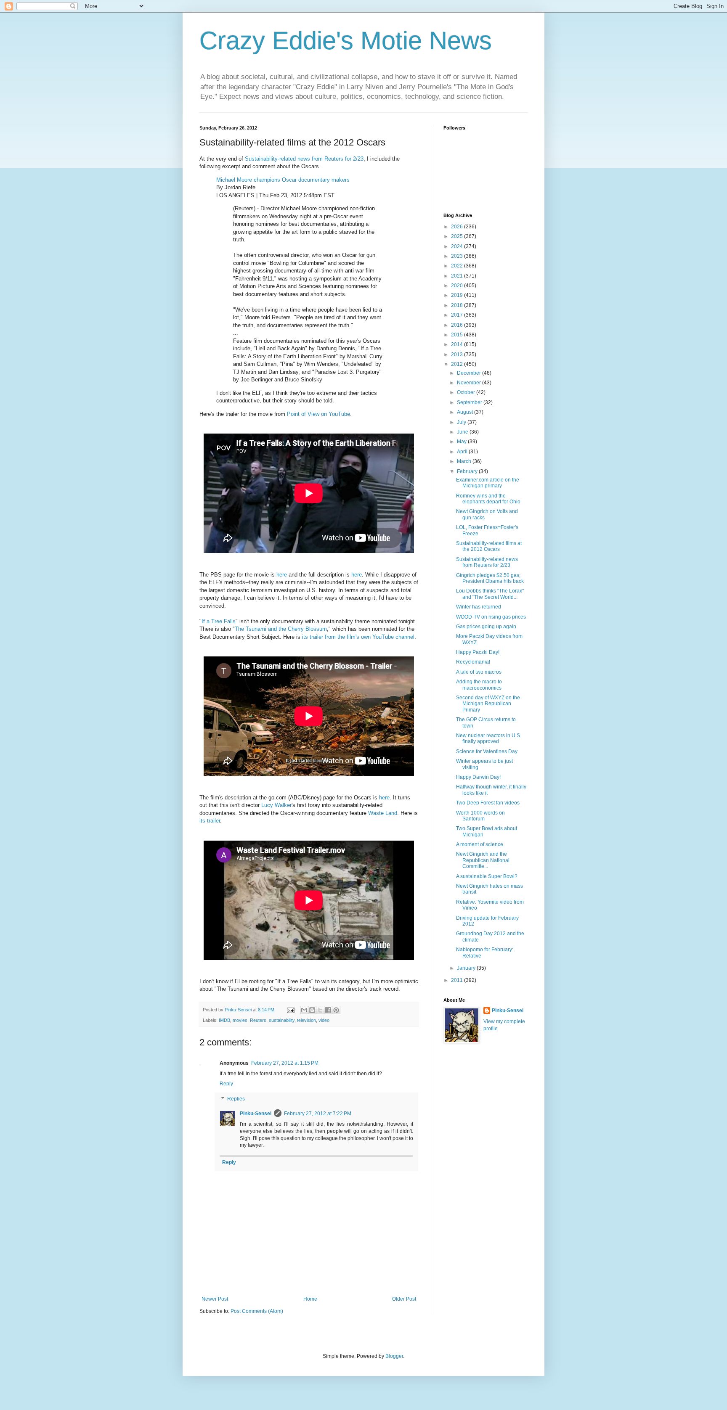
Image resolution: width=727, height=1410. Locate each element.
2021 (457, 276)
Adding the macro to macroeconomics (479, 684)
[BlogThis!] (312, 1010)
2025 (457, 236)
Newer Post (215, 1299)
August (465, 412)
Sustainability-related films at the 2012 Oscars (489, 546)
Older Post (404, 1299)
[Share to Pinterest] (336, 1010)
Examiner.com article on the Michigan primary (487, 483)
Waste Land (382, 813)
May (462, 441)
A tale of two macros (478, 672)
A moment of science (479, 844)
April (463, 452)
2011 (457, 980)
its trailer (209, 820)
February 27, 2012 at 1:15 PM (284, 1063)
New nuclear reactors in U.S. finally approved (488, 738)
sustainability (282, 1020)
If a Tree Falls (219, 621)
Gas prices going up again (486, 627)
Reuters (258, 1020)
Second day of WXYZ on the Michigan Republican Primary (488, 704)
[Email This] (304, 1010)
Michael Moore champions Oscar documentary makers (283, 180)
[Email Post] (290, 1009)
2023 (457, 256)
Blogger (394, 1356)
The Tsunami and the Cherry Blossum (281, 629)
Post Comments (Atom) (257, 1311)
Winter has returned (478, 607)
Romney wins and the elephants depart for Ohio (488, 499)
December (469, 373)
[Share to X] (320, 1010)
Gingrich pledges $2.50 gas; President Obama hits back (490, 578)
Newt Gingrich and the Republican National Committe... (482, 860)
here (281, 574)
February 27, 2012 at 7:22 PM (317, 1113)
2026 (457, 227)
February (468, 471)
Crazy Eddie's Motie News (345, 40)
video (323, 1020)
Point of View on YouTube (318, 414)
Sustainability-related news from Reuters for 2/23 (304, 159)
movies (240, 1020)
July (462, 422)
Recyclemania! (473, 662)
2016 (457, 325)
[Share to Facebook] (328, 1010)
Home (310, 1299)
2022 (457, 266)
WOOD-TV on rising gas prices (491, 617)
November (469, 383)
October (466, 392)
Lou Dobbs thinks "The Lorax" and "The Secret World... (490, 594)
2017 (457, 315)
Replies (236, 1099)
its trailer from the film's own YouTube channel (358, 637)
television (306, 1020)
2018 (457, 305)
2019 (457, 295)
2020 (457, 285)
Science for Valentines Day (486, 751)
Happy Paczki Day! (477, 652)
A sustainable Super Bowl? (486, 876)
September (470, 402)
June (463, 432)
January (467, 968)
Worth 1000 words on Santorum (480, 816)
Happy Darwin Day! (478, 777)
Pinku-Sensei (255, 1113)
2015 (457, 335)
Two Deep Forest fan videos (488, 803)
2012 (457, 364)
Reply (226, 1084)
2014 (457, 344)
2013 (457, 354)
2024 (457, 246)
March (464, 461)
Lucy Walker (276, 805)
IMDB (224, 1020)
